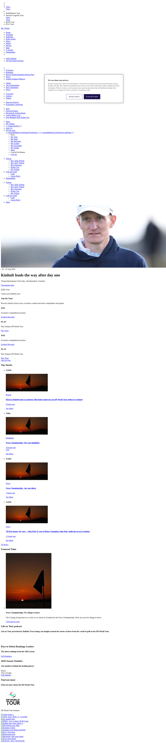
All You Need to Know (15, 61)
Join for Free (6, 360)
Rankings (9, 37)
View (8, 7)
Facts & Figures (12, 111)
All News (4, 545)
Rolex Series (11, 39)
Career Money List (13, 115)
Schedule (9, 35)
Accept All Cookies (92, 96)
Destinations (10, 52)
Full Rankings (6, 656)
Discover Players (12, 102)
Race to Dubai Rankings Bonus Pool (20, 75)
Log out (14, 154)
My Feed (14, 139)
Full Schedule (11, 58)
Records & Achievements (15, 113)
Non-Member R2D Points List (17, 117)
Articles (9, 96)
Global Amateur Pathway (15, 79)
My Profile (15, 148)
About (8, 83)
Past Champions (12, 87)
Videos (8, 98)
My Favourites (16, 146)
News (8, 41)
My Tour (14, 137)
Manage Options (74, 96)
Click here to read (12, 622)
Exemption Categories (14, 104)
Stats (7, 48)
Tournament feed (7, 285)
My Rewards (16, 141)
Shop (13, 150)
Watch (8, 43)
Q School (9, 50)
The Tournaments (12, 85)
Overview (9, 70)
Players (8, 46)
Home (8, 32)
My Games (15, 143)
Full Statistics (6, 675)
